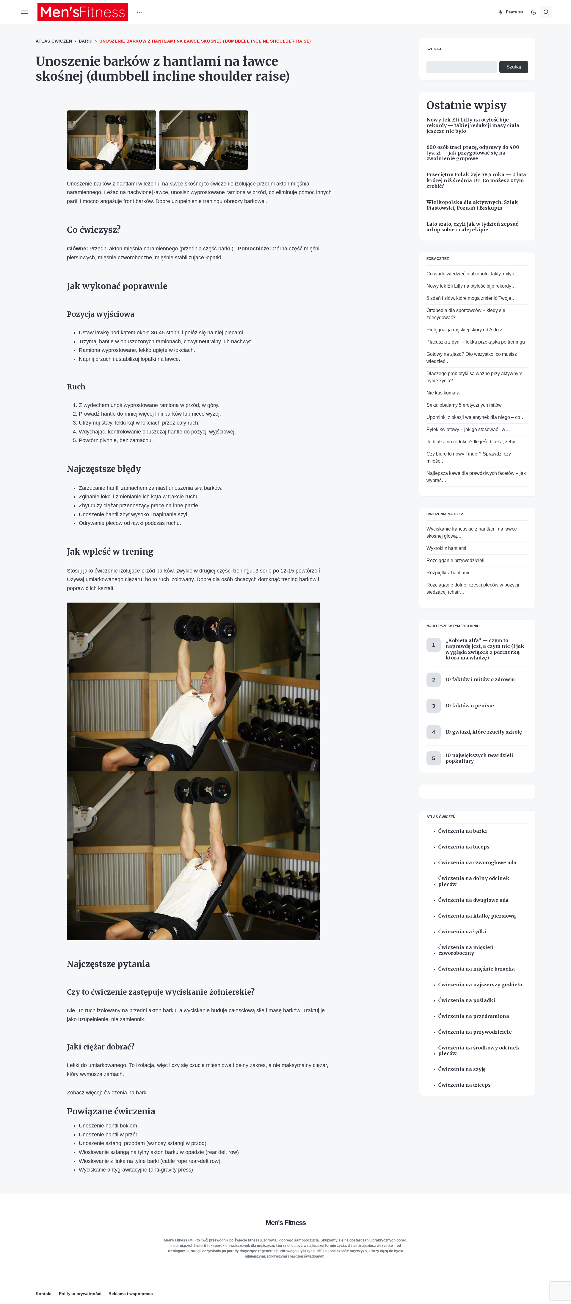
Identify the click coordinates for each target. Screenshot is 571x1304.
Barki (86, 41)
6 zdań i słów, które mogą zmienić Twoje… (471, 297)
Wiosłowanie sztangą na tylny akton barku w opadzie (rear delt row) (159, 1152)
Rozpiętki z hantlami (447, 572)
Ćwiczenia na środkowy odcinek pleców (479, 1050)
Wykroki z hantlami (446, 548)
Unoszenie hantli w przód (109, 1135)
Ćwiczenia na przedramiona (473, 1016)
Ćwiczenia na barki (462, 831)
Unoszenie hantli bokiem (108, 1126)
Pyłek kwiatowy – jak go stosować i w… (468, 429)
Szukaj (433, 49)
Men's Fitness (286, 1223)
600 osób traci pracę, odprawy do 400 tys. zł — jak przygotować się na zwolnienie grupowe (472, 152)
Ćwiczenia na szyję (462, 1069)
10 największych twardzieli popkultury (479, 758)
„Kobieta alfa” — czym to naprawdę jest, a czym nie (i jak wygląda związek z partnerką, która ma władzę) (484, 649)
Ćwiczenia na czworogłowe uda (477, 862)
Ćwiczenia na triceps (464, 1085)
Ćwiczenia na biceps (464, 847)
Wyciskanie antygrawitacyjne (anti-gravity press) (136, 1170)
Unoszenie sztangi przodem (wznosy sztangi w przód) (142, 1143)
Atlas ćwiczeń (54, 41)
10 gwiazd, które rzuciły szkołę (483, 732)
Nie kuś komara (442, 392)
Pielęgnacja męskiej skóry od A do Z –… (469, 329)
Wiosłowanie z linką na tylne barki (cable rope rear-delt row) (149, 1161)
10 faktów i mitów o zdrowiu (480, 679)
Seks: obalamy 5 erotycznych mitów (464, 404)
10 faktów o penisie (469, 706)
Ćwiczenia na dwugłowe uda (473, 900)
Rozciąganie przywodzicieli (455, 560)
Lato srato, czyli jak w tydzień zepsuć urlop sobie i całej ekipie (472, 227)
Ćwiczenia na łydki (462, 931)
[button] (24, 12)
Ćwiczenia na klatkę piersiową (477, 915)
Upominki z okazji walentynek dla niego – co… (475, 416)
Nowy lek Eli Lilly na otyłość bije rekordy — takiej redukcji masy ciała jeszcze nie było (472, 125)
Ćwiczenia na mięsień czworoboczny (465, 950)
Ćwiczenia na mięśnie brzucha (476, 968)
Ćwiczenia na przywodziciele (475, 1032)
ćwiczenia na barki (126, 1093)
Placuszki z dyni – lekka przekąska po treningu (475, 341)
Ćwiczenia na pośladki (466, 1000)
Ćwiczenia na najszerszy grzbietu (480, 984)
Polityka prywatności (80, 1293)
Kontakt (44, 1293)
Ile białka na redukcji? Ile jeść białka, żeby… (473, 441)
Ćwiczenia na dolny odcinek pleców (473, 881)
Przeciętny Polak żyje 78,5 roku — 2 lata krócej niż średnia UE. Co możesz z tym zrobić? (476, 180)
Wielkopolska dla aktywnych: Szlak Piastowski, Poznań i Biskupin (472, 204)
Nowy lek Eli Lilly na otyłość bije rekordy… (471, 285)
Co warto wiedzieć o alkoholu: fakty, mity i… (472, 273)
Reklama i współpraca (131, 1293)
